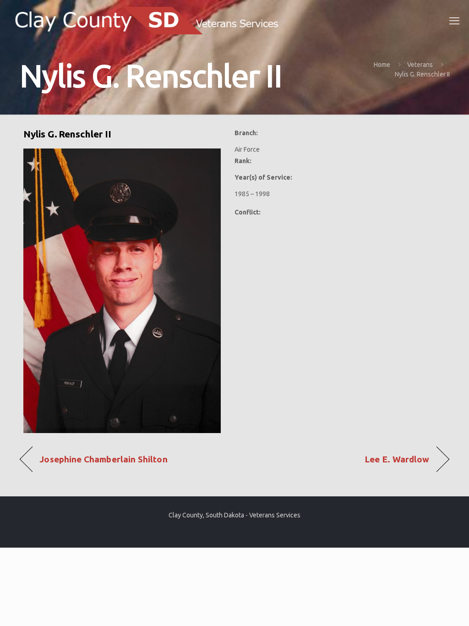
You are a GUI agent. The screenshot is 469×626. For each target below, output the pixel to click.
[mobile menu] (454, 20)
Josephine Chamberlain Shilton (103, 459)
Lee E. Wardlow (397, 459)
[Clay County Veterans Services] (150, 20)
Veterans (420, 64)
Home (382, 64)
